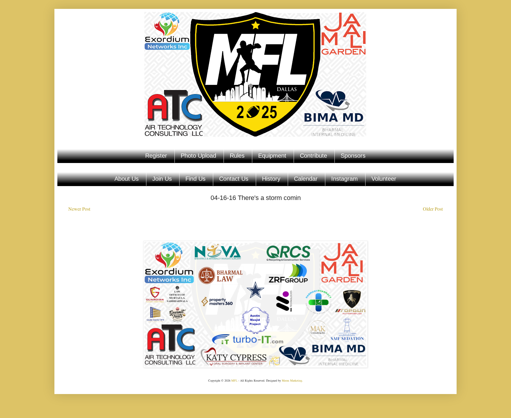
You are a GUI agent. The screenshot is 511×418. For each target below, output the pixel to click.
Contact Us (233, 178)
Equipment (272, 155)
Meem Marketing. (292, 380)
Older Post (433, 209)
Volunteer (383, 178)
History (271, 178)
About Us (126, 178)
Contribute (313, 155)
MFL (234, 380)
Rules (237, 155)
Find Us (195, 178)
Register (156, 155)
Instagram (344, 178)
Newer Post (79, 209)
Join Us (162, 178)
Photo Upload (198, 155)
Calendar (306, 178)
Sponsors (353, 155)
